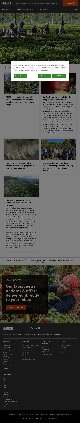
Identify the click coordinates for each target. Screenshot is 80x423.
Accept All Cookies (59, 75)
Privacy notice (45, 70)
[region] (40, 71)
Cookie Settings (20, 75)
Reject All (44, 75)
